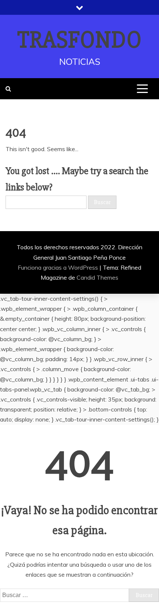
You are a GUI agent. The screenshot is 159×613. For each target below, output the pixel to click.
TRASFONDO (79, 40)
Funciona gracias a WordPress (58, 267)
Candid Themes (97, 277)
